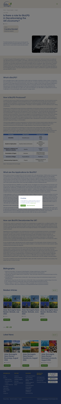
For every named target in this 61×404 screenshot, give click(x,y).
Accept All (23, 205)
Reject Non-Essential (31, 205)
